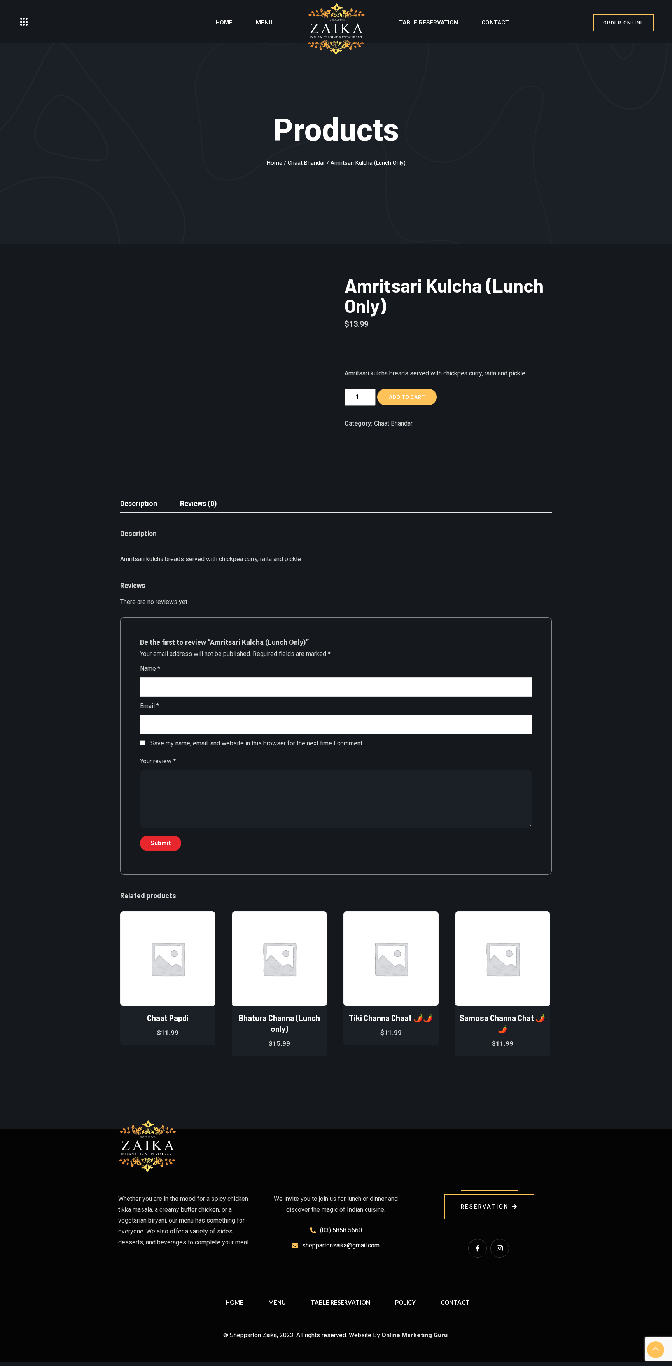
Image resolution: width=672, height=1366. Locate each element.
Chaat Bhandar (306, 162)
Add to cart (407, 397)
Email (149, 706)
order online (623, 22)
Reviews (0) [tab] (198, 503)
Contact (495, 22)
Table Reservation (428, 22)
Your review (158, 761)
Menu (264, 22)
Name (150, 668)
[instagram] (499, 1248)
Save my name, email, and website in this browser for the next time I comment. (257, 743)
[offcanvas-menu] (24, 22)
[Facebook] (477, 1248)
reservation (485, 1207)
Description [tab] (138, 503)
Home (224, 22)
